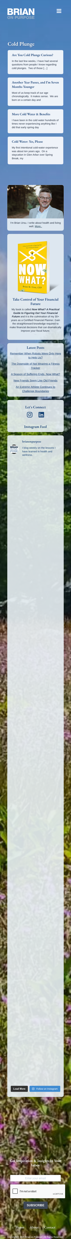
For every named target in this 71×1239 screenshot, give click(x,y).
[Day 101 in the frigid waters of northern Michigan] (35, 1005)
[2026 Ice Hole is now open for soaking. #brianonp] (35, 570)
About (34, 1227)
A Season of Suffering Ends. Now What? (35, 374)
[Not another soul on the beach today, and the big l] (35, 601)
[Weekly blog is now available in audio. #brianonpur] (35, 1068)
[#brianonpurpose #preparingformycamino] (35, 726)
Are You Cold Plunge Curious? (32, 55)
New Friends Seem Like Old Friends (36, 380)
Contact (49, 1227)
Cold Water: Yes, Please (27, 142)
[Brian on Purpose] (21, 13)
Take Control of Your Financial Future (36, 301)
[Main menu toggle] (59, 11)
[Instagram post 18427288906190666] (35, 477)
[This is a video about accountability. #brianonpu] (35, 508)
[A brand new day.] (35, 819)
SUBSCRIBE (35, 1205)
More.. (38, 226)
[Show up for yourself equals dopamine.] (35, 788)
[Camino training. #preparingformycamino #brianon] (35, 539)
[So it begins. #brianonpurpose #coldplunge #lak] (35, 633)
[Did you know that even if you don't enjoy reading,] (35, 757)
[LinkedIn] (41, 414)
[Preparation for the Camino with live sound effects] (35, 695)
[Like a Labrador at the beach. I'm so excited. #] (35, 1037)
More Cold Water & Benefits (31, 114)
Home (20, 1227)
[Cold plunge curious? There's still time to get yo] (35, 881)
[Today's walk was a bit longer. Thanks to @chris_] (35, 850)
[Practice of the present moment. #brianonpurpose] (35, 912)
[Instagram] (29, 414)
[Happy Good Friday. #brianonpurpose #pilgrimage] (35, 974)
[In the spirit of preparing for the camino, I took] (35, 664)
